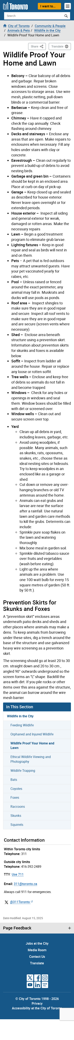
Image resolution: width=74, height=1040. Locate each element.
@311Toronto (20, 902)
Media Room (37, 950)
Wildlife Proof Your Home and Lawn (32, 745)
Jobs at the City (37, 943)
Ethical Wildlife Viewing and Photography (30, 759)
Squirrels (16, 824)
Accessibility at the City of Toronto (37, 1008)
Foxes (14, 797)
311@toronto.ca (25, 884)
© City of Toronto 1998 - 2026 (37, 998)
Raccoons (17, 806)
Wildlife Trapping (22, 770)
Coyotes (16, 788)
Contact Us (37, 956)
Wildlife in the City (20, 716)
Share (38, 46)
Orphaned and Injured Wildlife (31, 734)
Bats (13, 779)
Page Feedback (17, 928)
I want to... (48, 6)
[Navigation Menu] (67, 6)
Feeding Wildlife (22, 725)
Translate (57, 46)
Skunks (15, 815)
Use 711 (18, 874)
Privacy (37, 1003)
